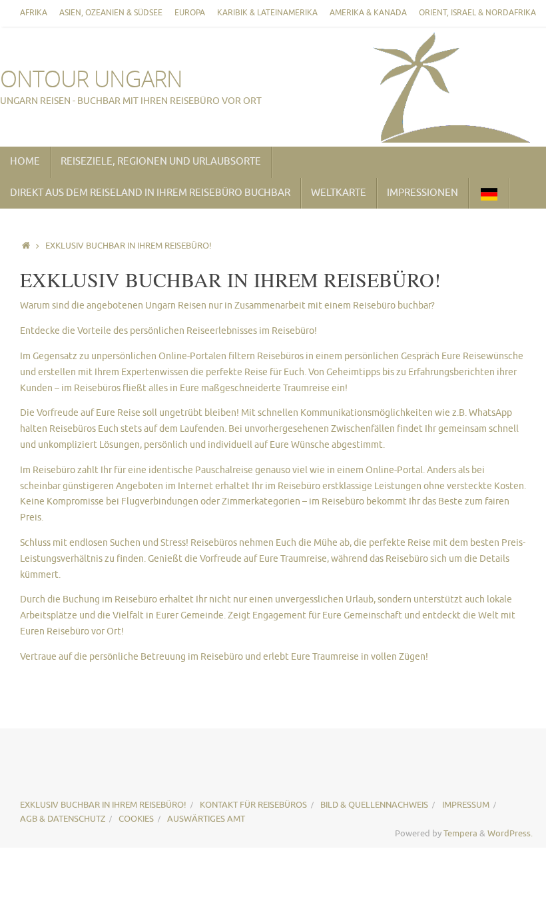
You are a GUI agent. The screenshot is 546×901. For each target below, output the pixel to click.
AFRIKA (33, 13)
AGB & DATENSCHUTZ (62, 819)
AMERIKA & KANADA (368, 13)
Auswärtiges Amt (206, 819)
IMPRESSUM (465, 805)
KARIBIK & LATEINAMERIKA (267, 13)
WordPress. (510, 833)
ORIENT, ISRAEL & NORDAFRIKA (477, 13)
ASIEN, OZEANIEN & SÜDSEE (110, 13)
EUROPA (189, 13)
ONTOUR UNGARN (91, 79)
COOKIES (136, 819)
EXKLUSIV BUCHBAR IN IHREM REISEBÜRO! (103, 805)
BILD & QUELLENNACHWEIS (374, 805)
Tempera (460, 833)
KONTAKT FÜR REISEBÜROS (253, 805)
